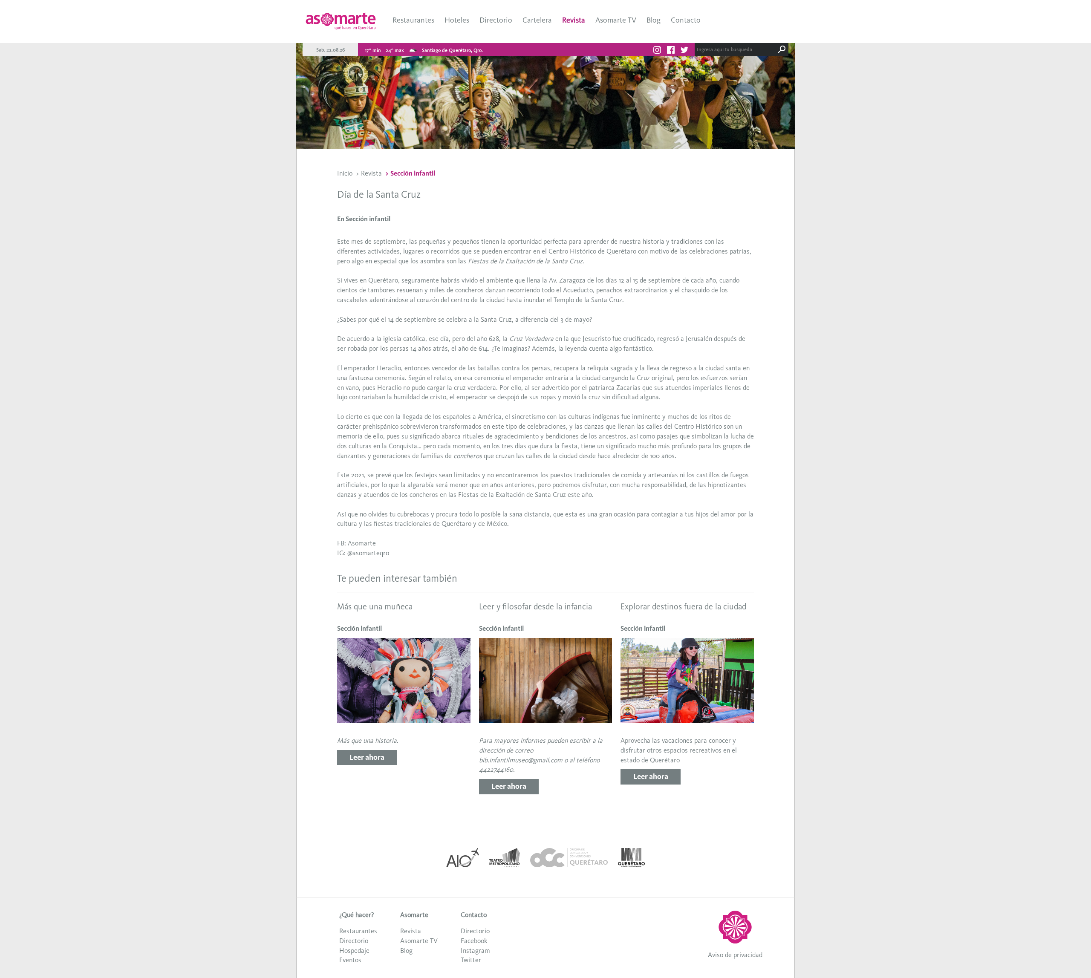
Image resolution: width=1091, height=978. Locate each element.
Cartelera (537, 20)
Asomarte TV (615, 20)
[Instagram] (657, 51)
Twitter (471, 960)
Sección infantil (412, 173)
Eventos (350, 960)
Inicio (344, 173)
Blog (654, 20)
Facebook (474, 941)
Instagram (475, 950)
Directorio (495, 20)
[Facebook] (671, 51)
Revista (573, 20)
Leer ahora (366, 757)
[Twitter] (684, 51)
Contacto (686, 20)
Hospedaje (354, 950)
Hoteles (456, 20)
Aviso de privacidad (735, 955)
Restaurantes (413, 20)
